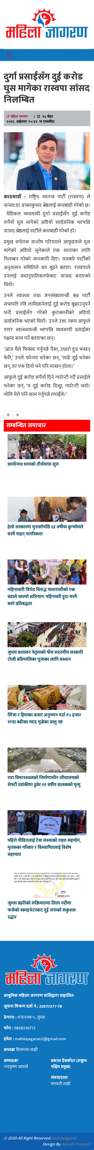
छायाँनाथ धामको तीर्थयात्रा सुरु (34, 464)
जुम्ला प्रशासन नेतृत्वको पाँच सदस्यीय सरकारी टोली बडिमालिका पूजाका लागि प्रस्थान (45, 656)
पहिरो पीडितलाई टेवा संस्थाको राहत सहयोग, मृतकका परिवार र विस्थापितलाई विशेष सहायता (44, 847)
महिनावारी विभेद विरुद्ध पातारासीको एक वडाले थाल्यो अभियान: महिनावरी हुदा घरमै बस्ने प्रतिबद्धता (42, 597)
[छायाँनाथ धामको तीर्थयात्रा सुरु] (47, 446)
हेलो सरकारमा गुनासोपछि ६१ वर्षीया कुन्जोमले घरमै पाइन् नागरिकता (45, 530)
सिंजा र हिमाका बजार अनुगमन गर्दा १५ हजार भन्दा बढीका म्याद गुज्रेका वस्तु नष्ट (44, 718)
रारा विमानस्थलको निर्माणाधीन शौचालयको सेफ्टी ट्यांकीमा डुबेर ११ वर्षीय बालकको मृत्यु (44, 781)
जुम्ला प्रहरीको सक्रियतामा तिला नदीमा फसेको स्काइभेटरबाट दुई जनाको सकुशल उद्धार (42, 910)
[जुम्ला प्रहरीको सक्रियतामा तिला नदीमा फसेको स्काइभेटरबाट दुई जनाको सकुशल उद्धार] (47, 884)
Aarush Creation (76, 1144)
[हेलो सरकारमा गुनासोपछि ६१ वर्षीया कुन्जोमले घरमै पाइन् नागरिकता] (47, 508)
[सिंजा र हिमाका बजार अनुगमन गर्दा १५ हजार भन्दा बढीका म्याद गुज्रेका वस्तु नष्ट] (47, 696)
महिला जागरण (19, 116)
